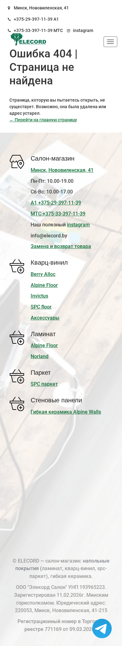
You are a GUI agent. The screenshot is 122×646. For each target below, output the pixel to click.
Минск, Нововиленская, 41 (41, 7)
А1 (56, 19)
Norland (39, 356)
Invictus (39, 296)
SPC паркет (44, 384)
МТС (58, 30)
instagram (83, 30)
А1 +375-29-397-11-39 (56, 203)
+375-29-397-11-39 (33, 19)
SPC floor (41, 307)
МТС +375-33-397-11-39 (58, 214)
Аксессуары (45, 318)
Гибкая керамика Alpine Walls (66, 412)
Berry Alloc (43, 274)
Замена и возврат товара (61, 246)
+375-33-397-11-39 (33, 30)
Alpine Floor (44, 285)
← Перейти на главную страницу (43, 119)
